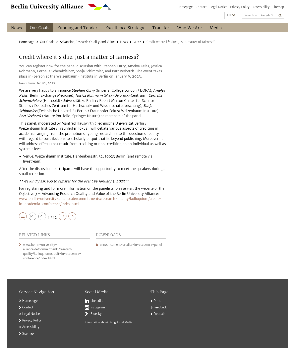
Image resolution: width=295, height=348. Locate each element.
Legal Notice (218, 7)
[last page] (72, 217)
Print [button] (157, 301)
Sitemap (278, 7)
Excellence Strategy (124, 27)
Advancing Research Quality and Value (87, 42)
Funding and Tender (77, 27)
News (16, 27)
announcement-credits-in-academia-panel (131, 245)
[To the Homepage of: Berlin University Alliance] (61, 7)
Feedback (160, 307)
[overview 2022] (23, 217)
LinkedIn (97, 301)
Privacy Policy (239, 7)
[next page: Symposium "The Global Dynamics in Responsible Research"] (62, 217)
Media (216, 27)
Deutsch (159, 314)
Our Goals (39, 27)
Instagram (98, 307)
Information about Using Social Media (108, 322)
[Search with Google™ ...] (280, 15)
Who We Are (189, 27)
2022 (137, 42)
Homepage (185, 7)
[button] (231, 15)
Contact (201, 7)
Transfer (160, 27)
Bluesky (96, 314)
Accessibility (261, 7)
